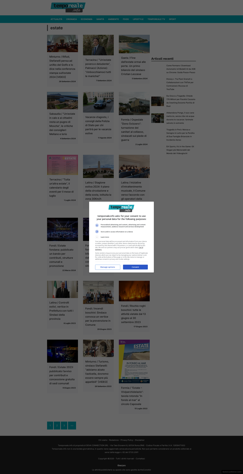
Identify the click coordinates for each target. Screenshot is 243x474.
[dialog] (121, 237)
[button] (121, 237)
